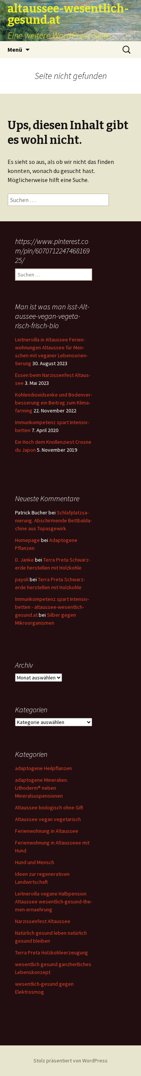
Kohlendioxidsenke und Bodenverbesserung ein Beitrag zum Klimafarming (53, 402)
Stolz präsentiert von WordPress (70, 1060)
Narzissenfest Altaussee (42, 921)
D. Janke (24, 559)
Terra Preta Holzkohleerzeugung (51, 952)
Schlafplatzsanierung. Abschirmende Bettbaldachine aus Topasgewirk (53, 520)
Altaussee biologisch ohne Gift (49, 807)
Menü (15, 49)
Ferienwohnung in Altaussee (46, 830)
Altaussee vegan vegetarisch (48, 819)
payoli (22, 579)
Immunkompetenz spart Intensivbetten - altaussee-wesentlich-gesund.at (52, 607)
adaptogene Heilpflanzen (43, 768)
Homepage (27, 540)
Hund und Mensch (34, 862)
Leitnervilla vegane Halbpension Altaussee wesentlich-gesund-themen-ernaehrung (53, 901)
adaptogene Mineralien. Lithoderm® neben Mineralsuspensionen (41, 788)
